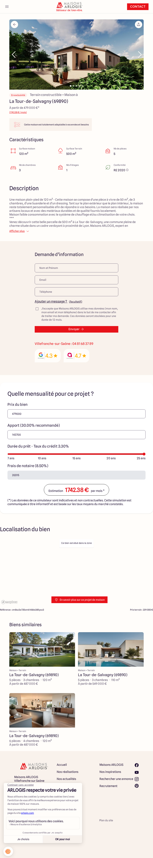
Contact (138, 6)
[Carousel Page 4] (79, 86)
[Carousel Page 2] (73, 86)
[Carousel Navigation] (76, 54)
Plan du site (106, 820)
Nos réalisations (67, 772)
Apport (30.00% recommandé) (33, 425)
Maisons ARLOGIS (111, 765)
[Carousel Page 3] (76, 86)
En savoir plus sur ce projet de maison (82, 599)
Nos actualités (66, 779)
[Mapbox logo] (9, 602)
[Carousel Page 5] (82, 86)
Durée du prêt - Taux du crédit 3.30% (38, 446)
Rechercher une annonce (116, 779)
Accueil (62, 765)
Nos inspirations (110, 772)
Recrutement (108, 786)
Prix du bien (17, 404)
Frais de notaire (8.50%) (27, 466)
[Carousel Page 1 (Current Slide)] (70, 86)
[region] (76, 571)
